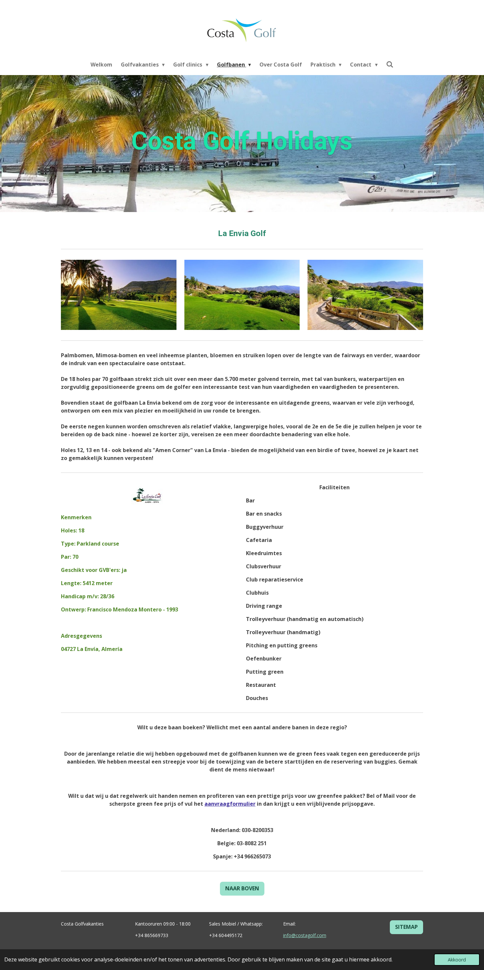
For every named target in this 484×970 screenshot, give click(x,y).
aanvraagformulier (229, 803)
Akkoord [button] (457, 960)
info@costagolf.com (304, 935)
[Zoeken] (390, 64)
